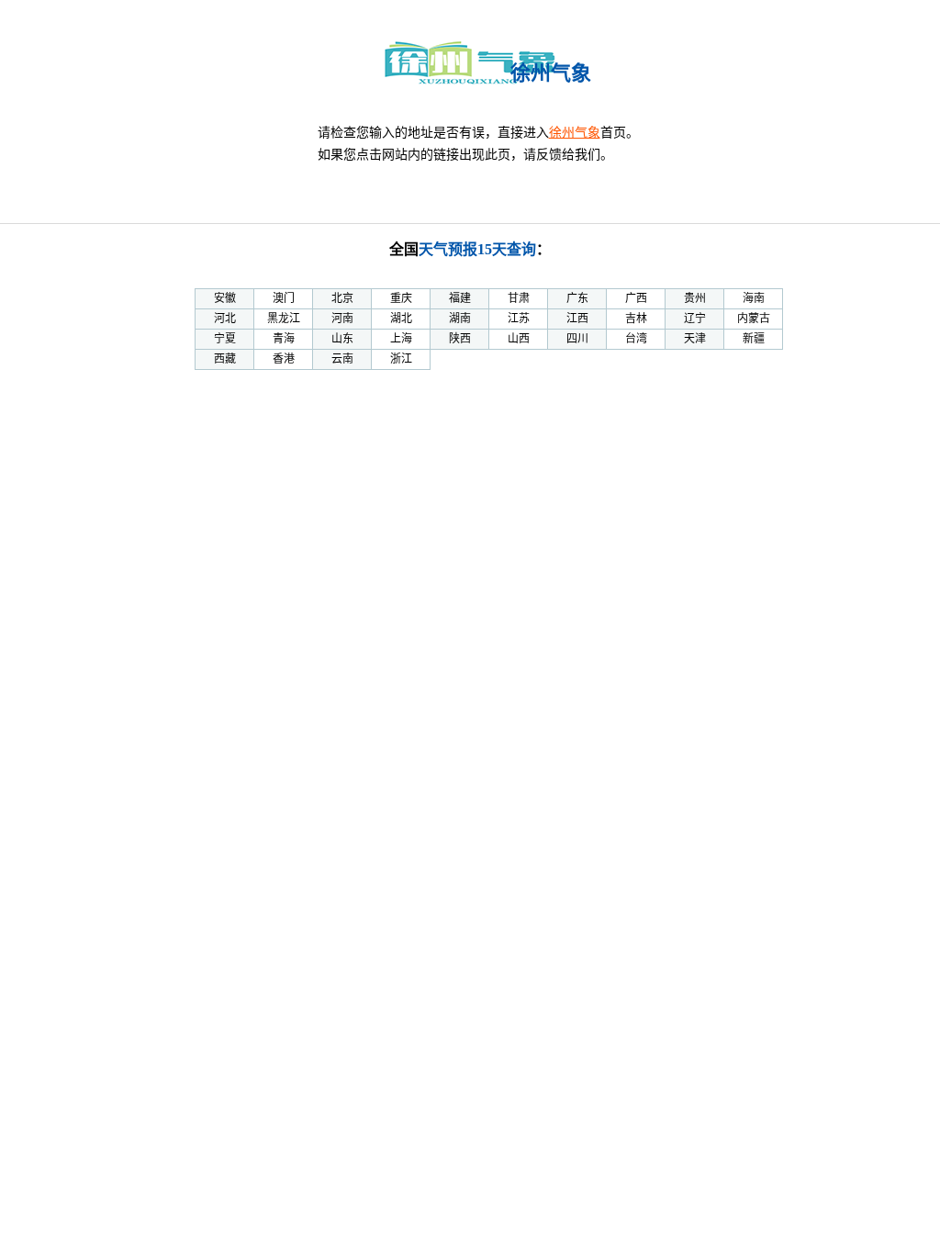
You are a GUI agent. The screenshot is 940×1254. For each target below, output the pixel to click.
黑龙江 (283, 318)
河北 (225, 318)
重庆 (401, 298)
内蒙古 (753, 318)
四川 (577, 338)
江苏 (519, 318)
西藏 (225, 359)
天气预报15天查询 (477, 249)
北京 (342, 298)
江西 (577, 318)
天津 (695, 338)
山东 (342, 338)
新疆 (754, 338)
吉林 (636, 318)
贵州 (695, 298)
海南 (754, 298)
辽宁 (695, 318)
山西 (519, 338)
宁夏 (225, 338)
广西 (636, 298)
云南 (342, 359)
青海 (284, 338)
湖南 (460, 318)
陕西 (460, 338)
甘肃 (519, 298)
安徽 (225, 298)
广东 (577, 298)
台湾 (636, 338)
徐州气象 (574, 133)
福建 (460, 298)
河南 (342, 318)
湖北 (401, 318)
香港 (284, 359)
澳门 (284, 298)
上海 (401, 338)
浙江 (401, 359)
